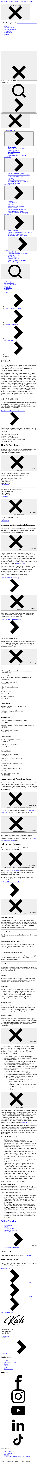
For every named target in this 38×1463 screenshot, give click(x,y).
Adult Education (13, 230)
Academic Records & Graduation (18, 181)
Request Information (14, 152)
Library (6, 1365)
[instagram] (18, 1403)
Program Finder (9, 27)
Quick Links (8, 32)
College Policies (9, 340)
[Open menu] (19, 65)
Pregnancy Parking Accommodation (24, 831)
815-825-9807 (5, 496)
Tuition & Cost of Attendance (16, 148)
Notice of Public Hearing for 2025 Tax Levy (17, 1456)
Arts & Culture (12, 208)
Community (7, 214)
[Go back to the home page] (14, 50)
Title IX (6, 1455)
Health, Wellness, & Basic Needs (17, 209)
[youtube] (18, 1417)
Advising (10, 178)
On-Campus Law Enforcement (25, 513)
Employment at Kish (10, 1362)
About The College (13, 252)
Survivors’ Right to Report (25, 1106)
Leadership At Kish (13, 258)
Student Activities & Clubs (16, 206)
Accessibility (8, 1453)
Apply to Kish (12, 147)
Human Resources (13, 255)
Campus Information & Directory (17, 253)
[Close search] (15, 121)
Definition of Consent (26, 1042)
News (6, 1367)
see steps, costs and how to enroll (27, 23)
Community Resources (26, 663)
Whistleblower (8, 1369)
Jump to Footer (28, 1)
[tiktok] (18, 1445)
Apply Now (7, 26)
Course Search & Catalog (15, 176)
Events (6, 1364)
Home (6, 292)
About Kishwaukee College (12, 308)
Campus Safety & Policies (15, 211)
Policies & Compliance (14, 262)
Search (4, 82)
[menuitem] (20, 26)
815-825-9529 (5, 521)
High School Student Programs (17, 155)
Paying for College (13, 150)
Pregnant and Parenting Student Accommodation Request (21, 806)
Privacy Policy (8, 1451)
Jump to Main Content (16, 1)
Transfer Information (14, 183)
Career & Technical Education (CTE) (19, 175)
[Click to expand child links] (19, 138)
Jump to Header (5, 1)
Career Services (12, 203)
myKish (6, 34)
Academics (7, 157)
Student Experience (10, 185)
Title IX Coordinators (25, 469)
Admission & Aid (9, 130)
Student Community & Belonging (18, 212)
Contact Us (7, 31)
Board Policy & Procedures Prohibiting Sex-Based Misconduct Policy (20, 866)
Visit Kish (11, 153)
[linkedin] (18, 1431)
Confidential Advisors (26, 549)
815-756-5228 (20, 563)
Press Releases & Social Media (17, 260)
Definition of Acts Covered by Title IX (24, 913)
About (6, 250)
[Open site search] (15, 271)
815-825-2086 (27, 1255)
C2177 (3, 519)
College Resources (25, 609)
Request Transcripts (10, 29)
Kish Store (11, 204)
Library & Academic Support (16, 180)
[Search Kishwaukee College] (19, 98)
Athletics (10, 201)
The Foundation (12, 257)
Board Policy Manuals (12, 870)
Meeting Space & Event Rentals (17, 235)
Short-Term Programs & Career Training (20, 232)
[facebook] (18, 1388)
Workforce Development (15, 234)
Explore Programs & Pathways (17, 173)
